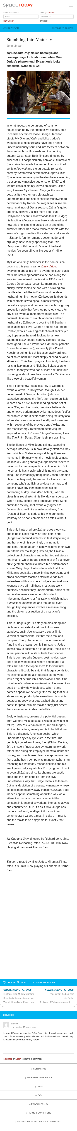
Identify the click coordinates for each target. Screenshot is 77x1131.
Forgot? (49, 13)
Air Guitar (69, 998)
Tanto (14, 1023)
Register (7, 1058)
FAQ (40, 1095)
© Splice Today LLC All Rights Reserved (39, 1121)
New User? (8, 21)
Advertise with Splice (39, 1077)
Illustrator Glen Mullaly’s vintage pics (21, 994)
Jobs (39, 1086)
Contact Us (39, 1069)
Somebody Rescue (18, 998)
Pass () (47, 13)
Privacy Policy (39, 1104)
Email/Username (11, 13)
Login (18, 1058)
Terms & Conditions (39, 1113)
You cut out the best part (62, 994)
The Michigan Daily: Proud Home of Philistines (26, 1002)
